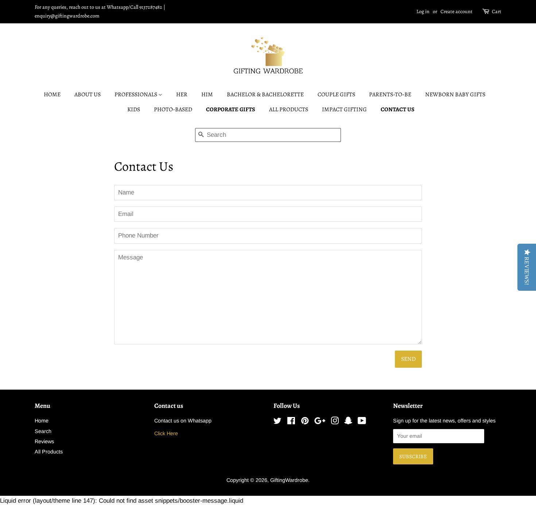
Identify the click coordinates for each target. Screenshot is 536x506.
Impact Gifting (344, 109)
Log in (423, 11)
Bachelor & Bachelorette (265, 94)
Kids (133, 109)
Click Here (166, 433)
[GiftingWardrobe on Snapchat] (348, 422)
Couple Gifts (336, 94)
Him (207, 94)
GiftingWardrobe (289, 480)
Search (43, 431)
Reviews (44, 441)
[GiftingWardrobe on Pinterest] (305, 422)
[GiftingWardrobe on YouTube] (362, 422)
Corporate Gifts (230, 109)
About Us (87, 94)
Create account (456, 11)
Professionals (136, 94)
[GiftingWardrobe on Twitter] (277, 422)
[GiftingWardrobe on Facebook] (291, 422)
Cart (496, 11)
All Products (288, 109)
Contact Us (398, 109)
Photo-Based (173, 109)
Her (181, 94)
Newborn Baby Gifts (455, 94)
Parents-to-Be (390, 94)
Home (52, 94)
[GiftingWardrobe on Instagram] (335, 422)
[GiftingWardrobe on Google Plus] (319, 422)
